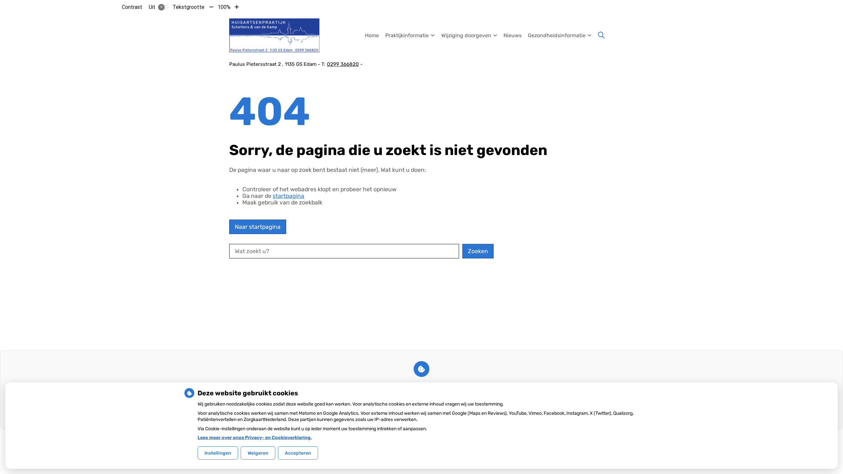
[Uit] (163, 7)
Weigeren (258, 453)
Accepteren (298, 453)
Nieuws (512, 35)
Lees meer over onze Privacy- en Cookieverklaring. (255, 437)
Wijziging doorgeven (466, 35)
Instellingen (217, 453)
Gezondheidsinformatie (556, 35)
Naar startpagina (258, 227)
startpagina (288, 196)
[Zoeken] (601, 35)
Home (372, 35)
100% (224, 7)
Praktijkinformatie (407, 35)
